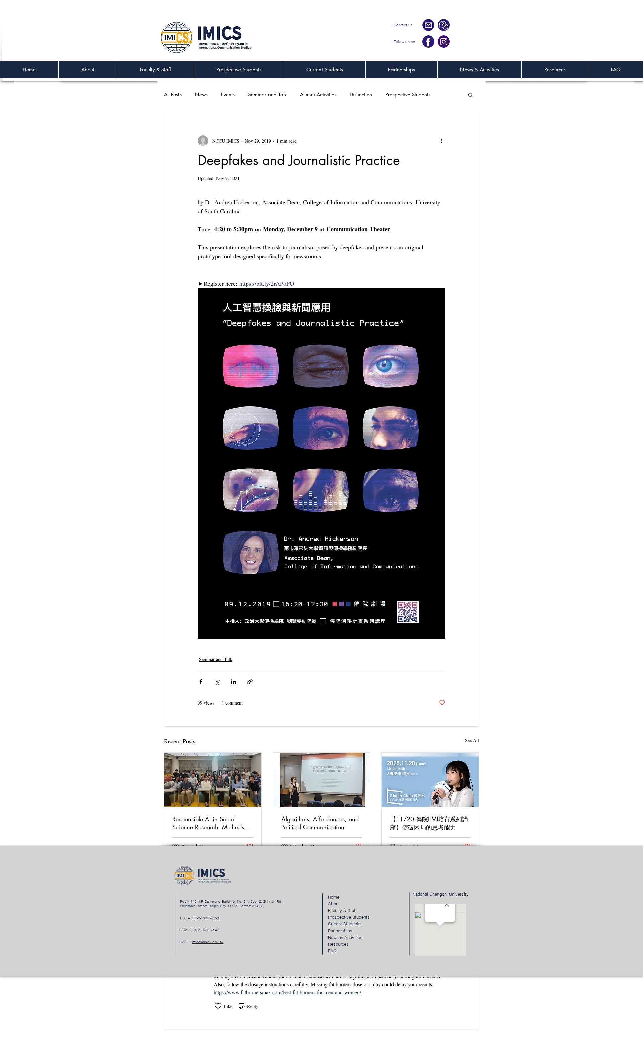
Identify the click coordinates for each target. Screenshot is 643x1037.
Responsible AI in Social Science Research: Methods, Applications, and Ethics (209, 823)
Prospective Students (407, 95)
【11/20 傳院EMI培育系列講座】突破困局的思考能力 (429, 823)
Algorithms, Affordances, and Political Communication (320, 823)
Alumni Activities (318, 95)
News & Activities (345, 937)
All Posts (173, 95)
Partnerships (340, 930)
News (201, 95)
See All (472, 740)
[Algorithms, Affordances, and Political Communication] (321, 780)
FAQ (332, 950)
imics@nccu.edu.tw (207, 942)
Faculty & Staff (342, 910)
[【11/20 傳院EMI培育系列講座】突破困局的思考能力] (430, 780)
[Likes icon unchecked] (218, 1006)
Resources (338, 944)
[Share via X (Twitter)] (217, 682)
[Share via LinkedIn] (233, 682)
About (334, 903)
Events (228, 95)
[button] (470, 94)
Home (333, 897)
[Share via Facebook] (201, 682)
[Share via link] (250, 682)
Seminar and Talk (267, 95)
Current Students (344, 924)
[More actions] (441, 141)
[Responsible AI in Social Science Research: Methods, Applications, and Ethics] (212, 780)
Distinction (361, 95)
